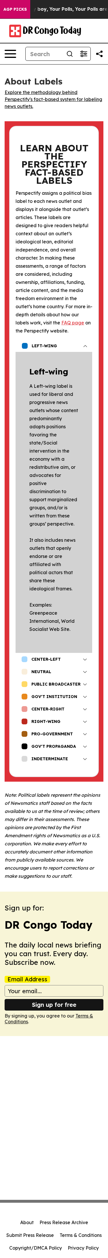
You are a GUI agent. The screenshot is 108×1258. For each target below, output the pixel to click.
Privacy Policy (83, 1248)
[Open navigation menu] (10, 54)
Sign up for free (54, 1004)
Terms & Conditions (81, 1235)
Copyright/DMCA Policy (35, 1248)
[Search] (70, 53)
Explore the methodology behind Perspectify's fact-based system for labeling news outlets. (53, 99)
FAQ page (72, 323)
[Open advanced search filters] (83, 53)
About (27, 1222)
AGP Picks (15, 9)
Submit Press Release (30, 1235)
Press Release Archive (63, 1222)
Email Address (27, 979)
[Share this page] (99, 54)
